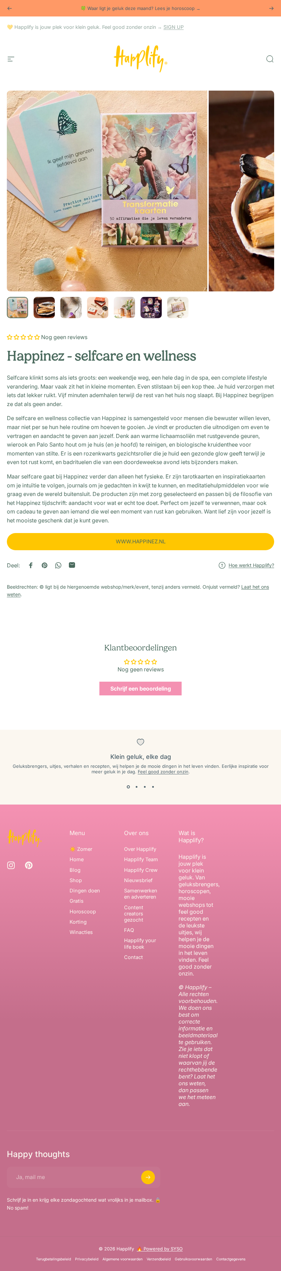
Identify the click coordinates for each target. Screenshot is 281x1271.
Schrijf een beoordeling (140, 688)
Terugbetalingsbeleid (53, 1259)
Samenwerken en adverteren (140, 894)
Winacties (81, 932)
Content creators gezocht (133, 913)
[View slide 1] (128, 787)
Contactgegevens (230, 1259)
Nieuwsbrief (138, 880)
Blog (75, 870)
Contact (133, 957)
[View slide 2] (136, 787)
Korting (78, 922)
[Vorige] (9, 8)
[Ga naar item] (17, 307)
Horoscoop (83, 912)
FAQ (129, 930)
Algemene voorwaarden (122, 1259)
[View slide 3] (144, 787)
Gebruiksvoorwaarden (193, 1259)
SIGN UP (173, 27)
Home (77, 859)
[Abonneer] (148, 1177)
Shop (76, 880)
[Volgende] (271, 8)
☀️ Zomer (81, 849)
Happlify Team (141, 859)
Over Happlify (140, 849)
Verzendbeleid (159, 1259)
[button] (23, 337)
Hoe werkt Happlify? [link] (251, 565)
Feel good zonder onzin (163, 771)
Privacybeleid (86, 1259)
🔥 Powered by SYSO (160, 1248)
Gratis (77, 901)
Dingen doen (85, 891)
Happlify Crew (141, 870)
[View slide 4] (153, 787)
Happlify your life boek (140, 943)
